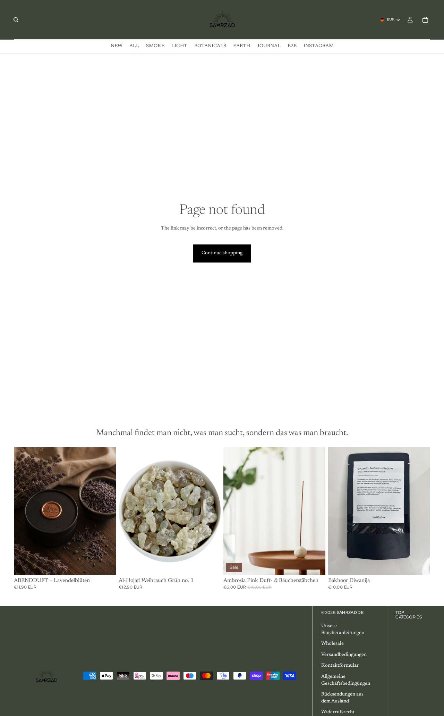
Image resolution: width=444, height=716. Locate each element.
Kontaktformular (340, 665)
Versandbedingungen (344, 654)
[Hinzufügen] (210, 564)
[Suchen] (16, 19)
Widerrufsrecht (338, 712)
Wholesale (332, 643)
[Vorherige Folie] (24, 511)
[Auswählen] (105, 564)
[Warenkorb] (425, 19)
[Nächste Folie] (105, 511)
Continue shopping (222, 253)
